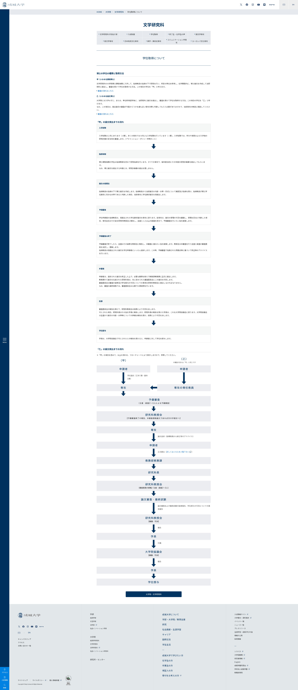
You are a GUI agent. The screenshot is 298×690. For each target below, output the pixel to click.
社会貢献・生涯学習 (171, 629)
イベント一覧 (239, 621)
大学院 (108, 11)
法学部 (92, 625)
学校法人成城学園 (240, 669)
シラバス (237, 651)
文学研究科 (119, 11)
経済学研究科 (94, 640)
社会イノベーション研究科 (99, 651)
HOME (99, 11)
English (237, 662)
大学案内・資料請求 (241, 618)
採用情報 (237, 639)
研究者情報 (238, 658)
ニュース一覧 (239, 625)
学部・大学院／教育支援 (173, 619)
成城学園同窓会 (240, 665)
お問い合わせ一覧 (24, 646)
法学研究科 (94, 648)
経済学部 (93, 618)
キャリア (166, 634)
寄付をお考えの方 (170, 675)
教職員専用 (238, 672)
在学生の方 (167, 660)
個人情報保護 (54, 680)
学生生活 (166, 644)
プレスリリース (240, 628)
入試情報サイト (240, 614)
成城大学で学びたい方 (172, 655)
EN (293, 4)
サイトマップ (23, 680)
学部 (92, 614)
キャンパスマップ (24, 639)
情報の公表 (238, 635)
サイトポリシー (38, 680)
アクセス (21, 642)
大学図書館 (238, 655)
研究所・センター (97, 659)
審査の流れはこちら (105, 91)
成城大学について (170, 614)
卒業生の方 (167, 665)
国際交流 (166, 639)
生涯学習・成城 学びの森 (243, 632)
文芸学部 (93, 621)
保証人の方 (167, 670)
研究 (164, 624)
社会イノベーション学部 (98, 628)
